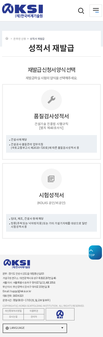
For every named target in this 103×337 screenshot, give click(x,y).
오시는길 (13, 316)
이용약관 (34, 311)
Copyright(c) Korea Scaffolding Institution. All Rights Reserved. (44, 306)
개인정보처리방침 (13, 311)
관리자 (34, 316)
